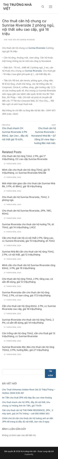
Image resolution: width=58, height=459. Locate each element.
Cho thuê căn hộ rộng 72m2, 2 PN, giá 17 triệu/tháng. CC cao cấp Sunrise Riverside (24, 158)
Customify (29, 454)
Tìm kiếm (50, 373)
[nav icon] (50, 6)
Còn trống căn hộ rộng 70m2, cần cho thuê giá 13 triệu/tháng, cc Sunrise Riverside (28, 335)
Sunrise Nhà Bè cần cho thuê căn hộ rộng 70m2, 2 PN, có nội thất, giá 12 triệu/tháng (28, 253)
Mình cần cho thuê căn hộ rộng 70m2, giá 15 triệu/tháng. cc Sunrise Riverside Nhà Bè (26, 171)
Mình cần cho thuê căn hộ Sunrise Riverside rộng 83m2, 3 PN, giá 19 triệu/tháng (28, 267)
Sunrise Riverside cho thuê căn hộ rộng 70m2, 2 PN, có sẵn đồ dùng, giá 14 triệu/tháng (28, 321)
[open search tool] (42, 6)
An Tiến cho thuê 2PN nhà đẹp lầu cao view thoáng (27, 397)
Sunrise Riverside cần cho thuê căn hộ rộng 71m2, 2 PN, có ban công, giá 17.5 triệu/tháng (26, 294)
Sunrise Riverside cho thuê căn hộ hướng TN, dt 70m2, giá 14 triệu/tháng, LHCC (28, 226)
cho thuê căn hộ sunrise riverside (19, 40)
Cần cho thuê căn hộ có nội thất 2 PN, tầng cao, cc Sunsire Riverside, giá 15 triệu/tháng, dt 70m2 (28, 239)
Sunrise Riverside (33, 70)
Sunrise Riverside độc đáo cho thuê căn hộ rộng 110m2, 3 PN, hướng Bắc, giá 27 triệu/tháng (28, 348)
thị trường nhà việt (17, 6)
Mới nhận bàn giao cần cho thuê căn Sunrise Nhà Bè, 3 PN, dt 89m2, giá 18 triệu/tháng (28, 185)
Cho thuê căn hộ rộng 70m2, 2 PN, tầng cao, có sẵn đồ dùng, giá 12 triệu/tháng (27, 280)
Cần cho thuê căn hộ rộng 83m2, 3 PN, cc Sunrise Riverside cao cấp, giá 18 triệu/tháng (29, 307)
